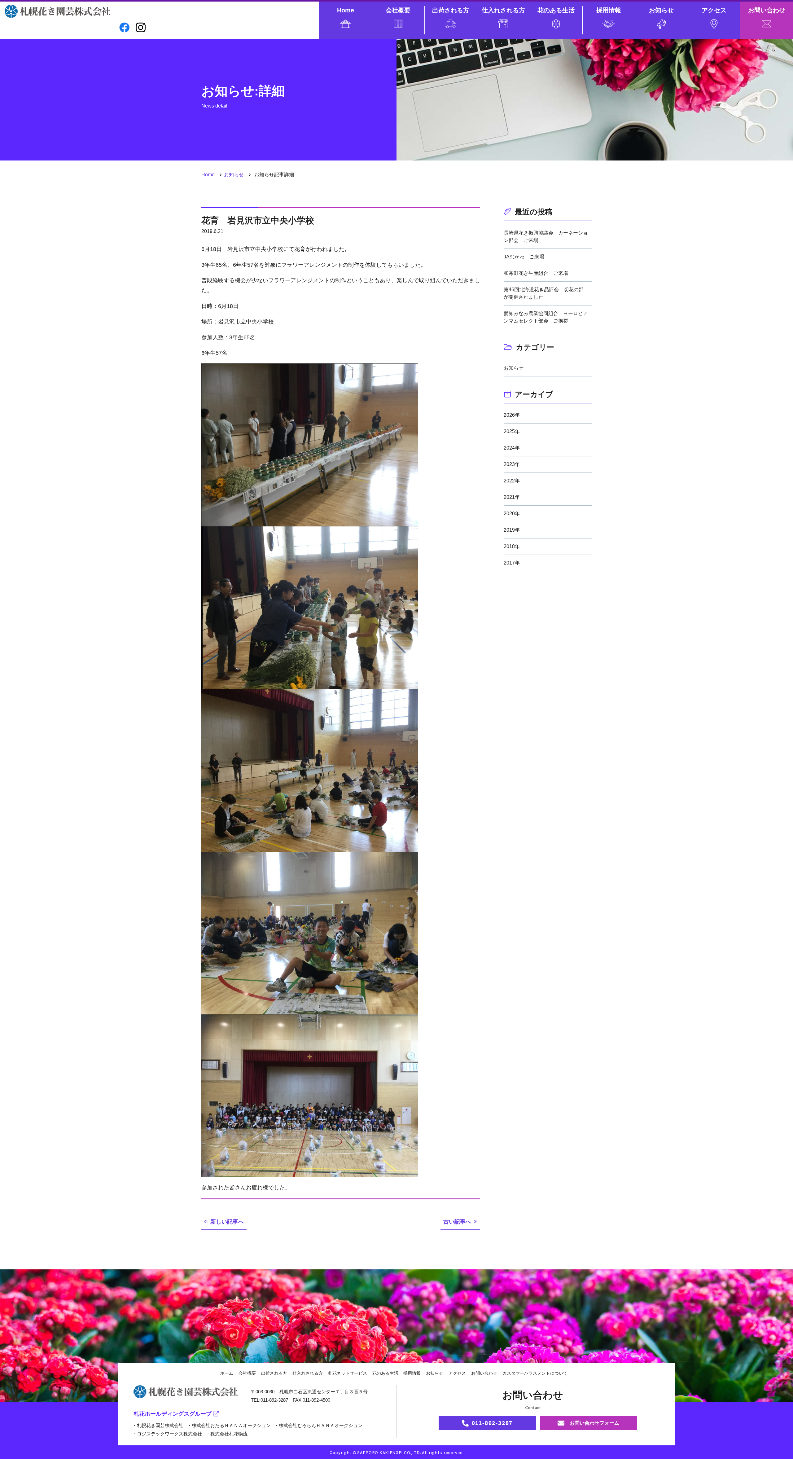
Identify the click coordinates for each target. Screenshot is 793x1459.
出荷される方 (450, 10)
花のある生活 (556, 10)
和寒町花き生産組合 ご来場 (536, 273)
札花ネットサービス (347, 1373)
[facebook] (124, 27)
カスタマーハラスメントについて (534, 1373)
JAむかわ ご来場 (524, 256)
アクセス (714, 10)
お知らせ (661, 10)
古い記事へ (457, 1222)
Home (345, 10)
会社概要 (398, 10)
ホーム (226, 1373)
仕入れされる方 (503, 10)
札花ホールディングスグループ (173, 1414)
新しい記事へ (227, 1222)
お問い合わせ (766, 10)
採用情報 (608, 10)
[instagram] (141, 27)
